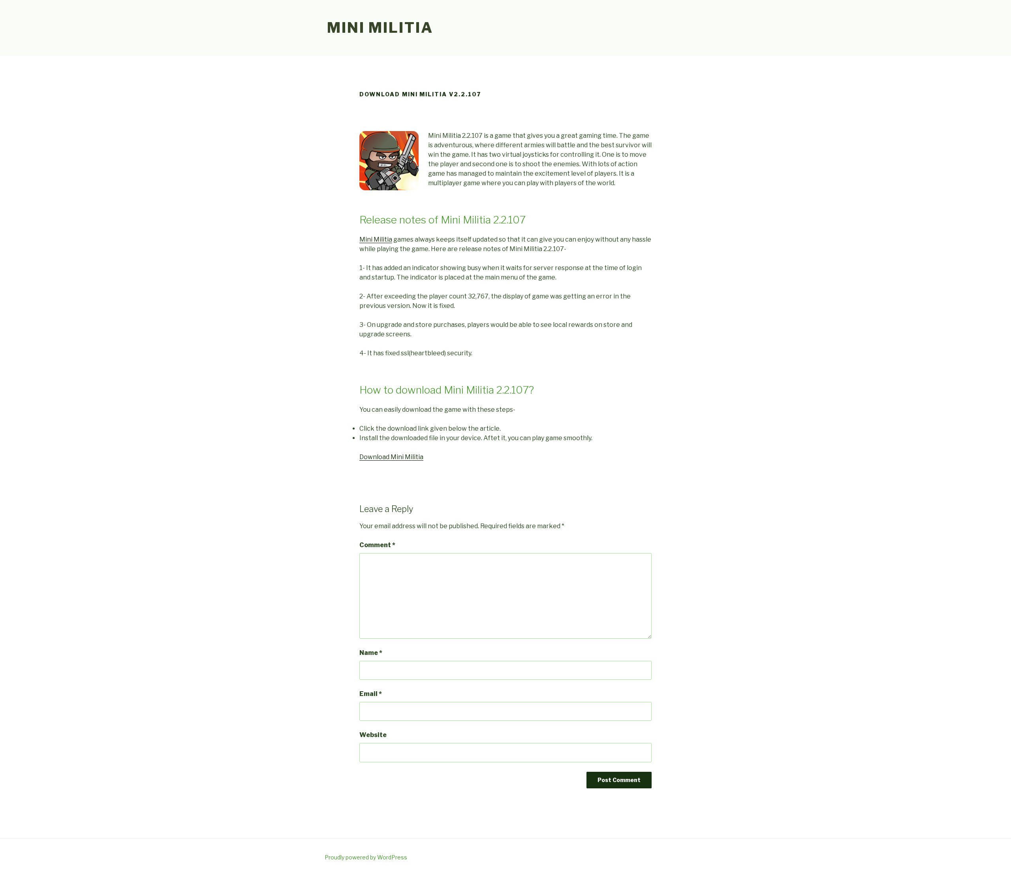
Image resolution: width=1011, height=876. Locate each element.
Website (373, 735)
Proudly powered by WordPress (366, 857)
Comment (377, 545)
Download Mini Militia (391, 457)
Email (370, 694)
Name (370, 653)
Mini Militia (380, 27)
